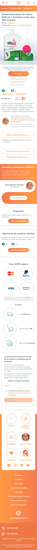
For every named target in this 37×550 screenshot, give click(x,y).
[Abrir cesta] (34, 3)
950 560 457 (17, 122)
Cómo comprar (25, 460)
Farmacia (5, 8)
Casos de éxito (26, 444)
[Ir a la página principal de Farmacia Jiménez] (18, 3)
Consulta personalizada (19, 120)
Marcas (11, 426)
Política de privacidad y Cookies (18, 496)
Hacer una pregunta (19, 221)
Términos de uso (14, 393)
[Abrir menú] (3, 3)
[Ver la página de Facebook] (9, 465)
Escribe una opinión (18, 250)
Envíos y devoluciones (18, 505)
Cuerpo (14, 25)
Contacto (18, 74)
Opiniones (11, 460)
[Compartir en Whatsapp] (16, 99)
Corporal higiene (25, 25)
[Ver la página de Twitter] (21, 465)
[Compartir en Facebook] (23, 99)
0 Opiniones (21, 94)
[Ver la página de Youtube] (28, 465)
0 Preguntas (7, 94)
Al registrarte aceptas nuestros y (19, 393)
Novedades (11, 444)
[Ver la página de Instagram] (15, 465)
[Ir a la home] (18, 515)
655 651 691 (12, 534)
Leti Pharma (28, 8)
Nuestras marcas (15, 8)
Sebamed (11, 23)
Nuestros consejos (25, 427)
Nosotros (18, 475)
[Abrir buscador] (7, 3)
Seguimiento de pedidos (18, 488)
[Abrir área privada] (28, 3)
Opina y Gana (18, 483)
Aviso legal (18, 492)
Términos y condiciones (18, 500)
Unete (18, 400)
